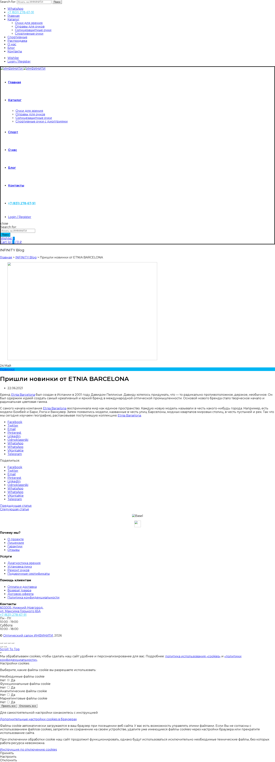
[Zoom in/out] (12, 643)
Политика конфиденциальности (33, 597)
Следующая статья (14, 509)
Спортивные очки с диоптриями (42, 121)
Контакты (14, 51)
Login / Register (19, 61)
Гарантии (14, 546)
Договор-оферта (20, 594)
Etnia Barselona (54, 408)
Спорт (13, 132)
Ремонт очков (18, 570)
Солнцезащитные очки (33, 30)
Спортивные (17, 37)
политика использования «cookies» (193, 656)
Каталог (13, 19)
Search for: (8, 2)
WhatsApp (15, 8)
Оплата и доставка (22, 587)
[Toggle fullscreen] (8, 643)
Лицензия (15, 543)
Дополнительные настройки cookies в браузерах (38, 719)
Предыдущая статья (16, 506)
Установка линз (19, 566)
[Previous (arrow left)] (1, 646)
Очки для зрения (29, 23)
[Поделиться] (5, 643)
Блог (11, 48)
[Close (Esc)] (1, 643)
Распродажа (17, 41)
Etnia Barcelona (23, 394)
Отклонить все (27, 706)
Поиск (57, 2)
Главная (13, 16)
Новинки (7, 369)
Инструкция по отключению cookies (28, 749)
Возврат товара (19, 590)
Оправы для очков (30, 26)
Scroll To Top (10, 649)
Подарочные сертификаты (28, 573)
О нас (11, 44)
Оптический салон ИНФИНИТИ (28, 635)
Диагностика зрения (24, 563)
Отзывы (13, 550)
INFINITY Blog (26, 257)
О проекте (15, 539)
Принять (7, 753)
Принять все (8, 706)
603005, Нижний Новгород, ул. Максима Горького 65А (21, 609)
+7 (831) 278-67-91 (20, 12)
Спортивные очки (29, 33)
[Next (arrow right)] (5, 646)
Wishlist (13, 58)
